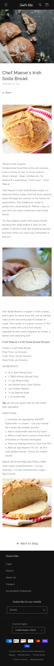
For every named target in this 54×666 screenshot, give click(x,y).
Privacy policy (39, 655)
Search (10, 571)
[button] (6, 4)
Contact (10, 584)
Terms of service (20, 659)
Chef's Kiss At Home (25, 651)
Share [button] (8, 92)
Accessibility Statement (18, 591)
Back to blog (29, 543)
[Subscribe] (43, 609)
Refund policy (24, 655)
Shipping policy (37, 659)
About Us (11, 577)
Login (9, 564)
